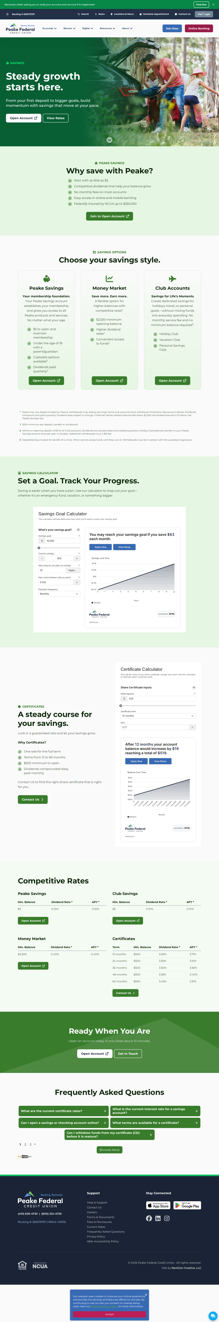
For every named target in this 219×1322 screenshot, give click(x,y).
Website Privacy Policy (104, 1306)
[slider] (39, 548)
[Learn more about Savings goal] (79, 536)
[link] (100, 547)
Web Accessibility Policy (103, 1241)
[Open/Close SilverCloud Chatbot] (213, 1316)
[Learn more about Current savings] (79, 553)
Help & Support (97, 1202)
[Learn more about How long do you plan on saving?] (79, 565)
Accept (109, 1314)
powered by (163, 614)
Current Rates (96, 1226)
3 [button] (30, 1144)
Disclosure (93, 622)
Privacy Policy (96, 1236)
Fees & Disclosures (99, 1221)
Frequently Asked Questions (106, 1231)
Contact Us (94, 1207)
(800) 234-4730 (51, 1213)
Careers (92, 1212)
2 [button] (25, 1144)
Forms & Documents (100, 1217)
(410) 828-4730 (28, 1213)
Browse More (109, 1150)
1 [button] (20, 1144)
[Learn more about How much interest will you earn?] (79, 577)
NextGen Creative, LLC (186, 1267)
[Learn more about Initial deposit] (195, 693)
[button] (42, 558)
